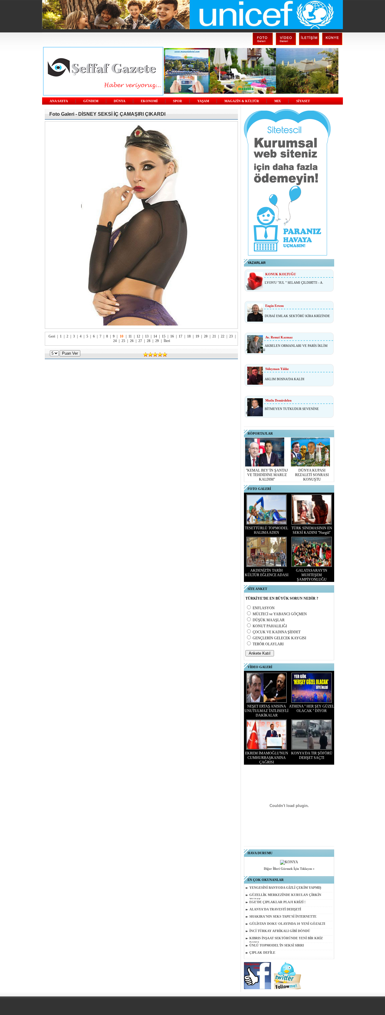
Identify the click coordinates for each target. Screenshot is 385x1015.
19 (197, 336)
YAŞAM (203, 101)
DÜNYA (119, 101)
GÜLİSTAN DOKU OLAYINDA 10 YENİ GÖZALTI (287, 923)
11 (130, 336)
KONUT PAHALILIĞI (270, 626)
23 (231, 336)
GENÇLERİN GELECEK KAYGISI (279, 638)
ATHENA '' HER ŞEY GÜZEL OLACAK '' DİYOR (311, 708)
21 (214, 336)
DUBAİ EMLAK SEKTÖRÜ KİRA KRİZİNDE (297, 316)
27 (140, 341)
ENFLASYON (264, 608)
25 (123, 341)
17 (180, 336)
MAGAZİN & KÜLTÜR (241, 101)
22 (222, 336)
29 (157, 341)
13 (147, 336)
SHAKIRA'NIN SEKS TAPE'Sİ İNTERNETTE (282, 916)
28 (148, 341)
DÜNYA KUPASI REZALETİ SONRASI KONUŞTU (312, 475)
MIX (277, 101)
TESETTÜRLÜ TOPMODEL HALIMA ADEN (266, 530)
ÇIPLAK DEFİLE (262, 952)
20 (206, 336)
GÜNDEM (90, 101)
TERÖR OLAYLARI (268, 644)
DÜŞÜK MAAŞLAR (269, 620)
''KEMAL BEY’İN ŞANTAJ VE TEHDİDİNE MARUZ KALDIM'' (267, 475)
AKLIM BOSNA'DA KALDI (284, 379)
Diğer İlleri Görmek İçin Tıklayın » (289, 868)
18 (189, 336)
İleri (167, 341)
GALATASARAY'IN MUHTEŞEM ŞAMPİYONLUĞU (311, 575)
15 (163, 336)
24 (115, 341)
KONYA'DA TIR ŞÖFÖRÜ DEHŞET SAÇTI (311, 755)
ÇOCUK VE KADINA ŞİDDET (276, 632)
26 (132, 341)
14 (155, 336)
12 (138, 336)
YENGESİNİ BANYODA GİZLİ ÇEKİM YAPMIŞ (285, 887)
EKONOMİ (149, 101)
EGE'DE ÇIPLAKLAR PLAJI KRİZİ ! (277, 902)
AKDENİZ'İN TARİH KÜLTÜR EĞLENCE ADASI (266, 572)
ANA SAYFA (59, 101)
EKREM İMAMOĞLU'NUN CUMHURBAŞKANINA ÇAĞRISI (266, 757)
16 (172, 336)
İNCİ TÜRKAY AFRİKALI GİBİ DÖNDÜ (279, 931)
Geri (51, 336)
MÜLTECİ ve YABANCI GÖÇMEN (280, 614)
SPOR (177, 101)
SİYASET (303, 101)
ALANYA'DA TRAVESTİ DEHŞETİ (275, 909)
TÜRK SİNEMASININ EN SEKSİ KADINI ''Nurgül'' (311, 530)
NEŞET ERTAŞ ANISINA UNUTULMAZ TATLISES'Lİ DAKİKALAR (266, 710)
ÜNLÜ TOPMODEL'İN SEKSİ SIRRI (276, 945)
